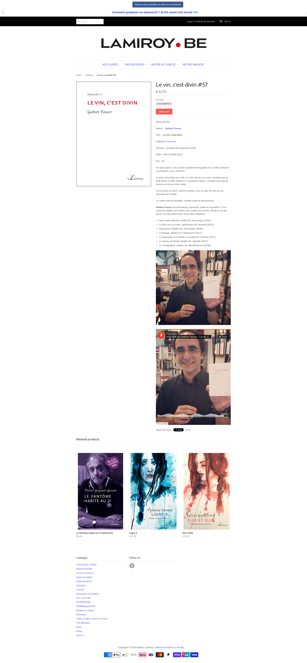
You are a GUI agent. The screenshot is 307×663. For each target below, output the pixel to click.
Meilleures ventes (85, 610)
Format (159, 99)
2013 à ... (81, 635)
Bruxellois (81, 614)
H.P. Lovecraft (83, 598)
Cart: (227, 21)
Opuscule (171, 141)
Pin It (187, 430)
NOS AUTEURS (84, 569)
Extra (79, 627)
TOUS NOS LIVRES (86, 564)
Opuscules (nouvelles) (87, 593)
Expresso (81, 585)
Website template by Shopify (169, 647)
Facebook (131, 565)
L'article (80, 589)
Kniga (79, 631)
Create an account (205, 21)
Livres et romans (84, 573)
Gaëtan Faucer (173, 128)
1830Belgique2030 (85, 606)
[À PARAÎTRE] (83, 602)
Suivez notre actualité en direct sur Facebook (158, 4)
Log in (190, 21)
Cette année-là (83, 581)
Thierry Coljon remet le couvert (92, 618)
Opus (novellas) (84, 577)
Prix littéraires (83, 623)
